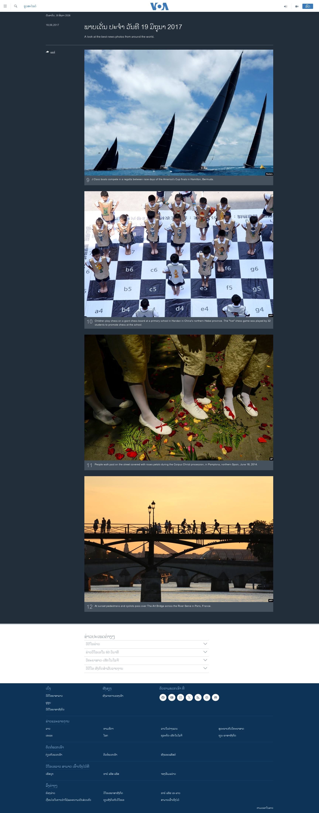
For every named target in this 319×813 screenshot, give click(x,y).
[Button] (50, 53)
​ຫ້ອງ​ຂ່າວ (50, 793)
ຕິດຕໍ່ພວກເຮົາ (110, 755)
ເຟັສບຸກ (50, 774)
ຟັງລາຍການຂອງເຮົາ (113, 696)
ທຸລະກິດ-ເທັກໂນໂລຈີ (171, 736)
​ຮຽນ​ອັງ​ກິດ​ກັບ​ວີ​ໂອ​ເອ (113, 800)
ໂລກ (105, 736)
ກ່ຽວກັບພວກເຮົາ (54, 755)
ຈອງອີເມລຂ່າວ (168, 774)
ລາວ (48, 729)
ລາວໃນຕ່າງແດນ (169, 729)
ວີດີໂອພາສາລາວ (54, 696)
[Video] (296, 6)
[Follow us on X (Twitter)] (189, 697)
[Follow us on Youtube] (171, 697)
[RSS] (198, 697)
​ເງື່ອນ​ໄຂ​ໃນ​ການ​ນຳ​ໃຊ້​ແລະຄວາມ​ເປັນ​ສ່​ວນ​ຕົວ (68, 800)
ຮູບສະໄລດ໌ (30, 6)
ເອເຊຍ (49, 736)
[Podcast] (206, 697)
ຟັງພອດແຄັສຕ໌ (168, 755)
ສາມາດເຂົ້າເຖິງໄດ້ (170, 800)
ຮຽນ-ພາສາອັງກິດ (227, 736)
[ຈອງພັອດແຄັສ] (215, 697)
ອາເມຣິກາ (108, 729)
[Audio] (285, 6)
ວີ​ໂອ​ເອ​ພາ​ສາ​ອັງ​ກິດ (113, 793)
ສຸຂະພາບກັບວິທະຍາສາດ (231, 729)
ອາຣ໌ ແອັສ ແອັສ (111, 774)
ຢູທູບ (48, 703)
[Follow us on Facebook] (163, 697)
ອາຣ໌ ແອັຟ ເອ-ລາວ (170, 793)
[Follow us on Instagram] (180, 697)
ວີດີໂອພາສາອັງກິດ (55, 709)
